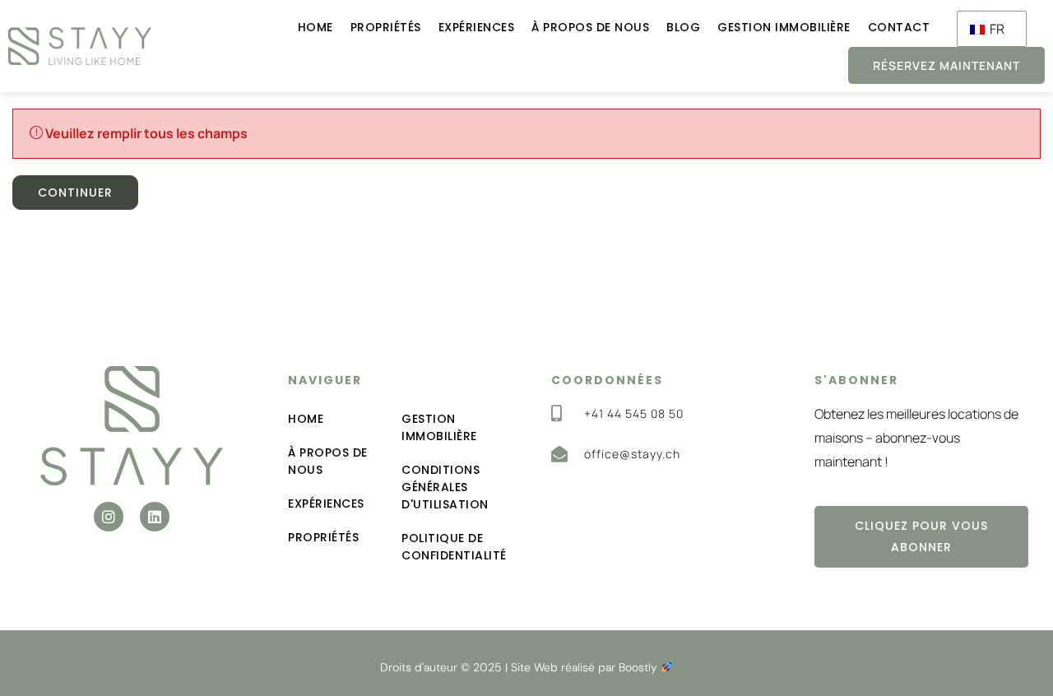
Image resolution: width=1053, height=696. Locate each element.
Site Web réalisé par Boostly (586, 667)
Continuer (75, 192)
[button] (108, 516)
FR (995, 29)
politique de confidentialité (451, 547)
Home (315, 27)
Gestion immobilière (784, 27)
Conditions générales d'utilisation (445, 487)
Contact (899, 27)
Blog (683, 27)
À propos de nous (590, 27)
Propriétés (385, 27)
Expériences (476, 27)
